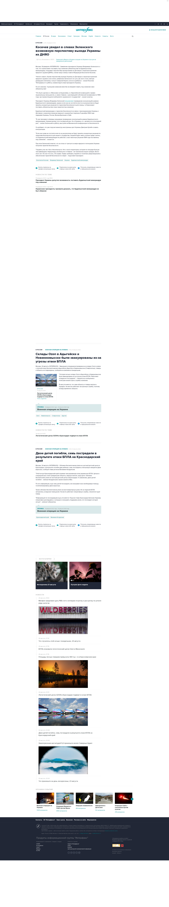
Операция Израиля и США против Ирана (63, 807)
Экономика (62, 36)
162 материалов (100, 810)
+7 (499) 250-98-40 (83, 833)
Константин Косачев (42, 160)
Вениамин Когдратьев (57, 517)
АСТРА (38, 850)
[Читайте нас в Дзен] (69, 852)
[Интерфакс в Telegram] (71, 852)
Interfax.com (29, 24)
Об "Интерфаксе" (19, 24)
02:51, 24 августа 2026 (74, 204)
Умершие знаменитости (84, 806)
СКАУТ (38, 847)
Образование (74, 24)
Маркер (38, 849)
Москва (84, 36)
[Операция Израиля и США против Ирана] (65, 804)
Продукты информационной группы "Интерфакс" (62, 838)
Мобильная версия (6, 24)
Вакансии (69, 820)
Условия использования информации (121, 849)
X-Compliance (39, 845)
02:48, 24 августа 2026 (74, 449)
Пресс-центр (61, 820)
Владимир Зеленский (56, 160)
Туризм (56, 24)
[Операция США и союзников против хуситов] (123, 803)
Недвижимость (64, 24)
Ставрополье (56, 416)
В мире (53, 36)
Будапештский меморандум (79, 160)
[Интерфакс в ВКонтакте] (74, 852)
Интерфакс (84, 29)
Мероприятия (83, 24)
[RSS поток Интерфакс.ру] (77, 852)
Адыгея (64, 416)
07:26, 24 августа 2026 (74, 350)
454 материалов (81, 808)
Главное (38, 36)
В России (46, 36)
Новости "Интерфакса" (73, 844)
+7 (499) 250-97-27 (96, 833)
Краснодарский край (42, 517)
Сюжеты (105, 36)
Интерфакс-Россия (39, 24)
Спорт (70, 36)
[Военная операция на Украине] (45, 803)
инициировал (69, 101)
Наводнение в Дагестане (100, 806)
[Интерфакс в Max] (79, 852)
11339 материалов (42, 810)
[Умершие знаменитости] (84, 803)
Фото (112, 36)
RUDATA (70, 847)
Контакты (39, 820)
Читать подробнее (45, 395)
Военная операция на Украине (56, 204)
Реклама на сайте (80, 820)
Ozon (46, 286)
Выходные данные (117, 851)
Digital (91, 36)
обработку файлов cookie (111, 830)
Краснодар (39, 286)
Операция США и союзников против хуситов (121, 807)
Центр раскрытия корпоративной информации (79, 849)
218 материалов (119, 812)
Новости (98, 36)
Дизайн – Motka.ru (116, 853)
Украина (67, 160)
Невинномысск (45, 416)
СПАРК (38, 844)
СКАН (69, 845)
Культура (77, 36)
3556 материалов (61, 811)
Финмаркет (49, 24)
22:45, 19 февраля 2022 (49, 43)
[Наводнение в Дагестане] (104, 803)
